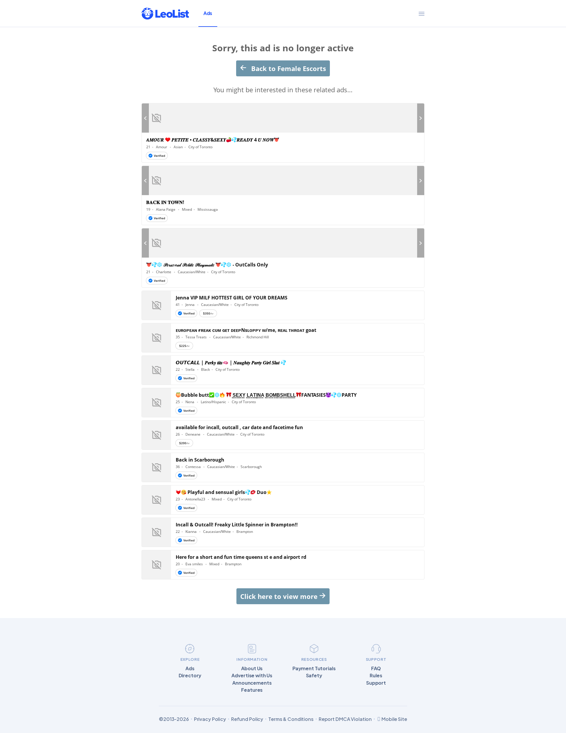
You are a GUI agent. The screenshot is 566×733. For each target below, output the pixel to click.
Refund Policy (247, 719)
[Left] (145, 118)
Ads (207, 13)
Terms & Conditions (291, 719)
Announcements (252, 683)
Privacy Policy (210, 719)
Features (252, 690)
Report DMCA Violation (345, 719)
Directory (190, 675)
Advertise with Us (251, 675)
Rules (376, 675)
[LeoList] (165, 13)
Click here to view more (279, 596)
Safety (314, 675)
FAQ (376, 668)
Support (376, 683)
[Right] (420, 118)
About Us (252, 668)
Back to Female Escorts (287, 68)
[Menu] (421, 13)
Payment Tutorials (314, 668)
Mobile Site (394, 719)
